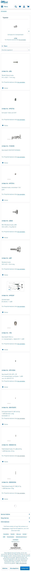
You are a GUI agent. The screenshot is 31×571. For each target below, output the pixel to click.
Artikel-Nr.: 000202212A (9, 445)
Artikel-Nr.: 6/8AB (7, 221)
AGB (4, 536)
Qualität (12, 534)
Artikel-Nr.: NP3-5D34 (8, 370)
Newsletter (6, 534)
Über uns (18, 534)
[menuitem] (4, 6)
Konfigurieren (25, 568)
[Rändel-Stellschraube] (15, 62)
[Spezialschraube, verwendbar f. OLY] (15, 174)
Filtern (5, 46)
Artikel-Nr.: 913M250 (8, 146)
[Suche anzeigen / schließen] (15, 6)
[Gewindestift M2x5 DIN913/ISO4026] (15, 137)
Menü (6, 6)
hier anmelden (22, 39)
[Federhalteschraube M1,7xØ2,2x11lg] (15, 473)
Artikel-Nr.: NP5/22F (8, 295)
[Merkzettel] (20, 6)
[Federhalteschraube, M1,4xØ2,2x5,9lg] (15, 436)
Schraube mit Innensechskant (16, 34)
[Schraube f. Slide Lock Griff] (15, 99)
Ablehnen (4, 568)
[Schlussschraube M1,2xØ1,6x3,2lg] (15, 398)
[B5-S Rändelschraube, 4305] (15, 211)
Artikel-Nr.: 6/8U (7, 71)
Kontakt (24, 534)
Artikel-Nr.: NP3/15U (8, 108)
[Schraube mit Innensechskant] (15, 27)
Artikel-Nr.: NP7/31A (8, 183)
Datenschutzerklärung (21, 536)
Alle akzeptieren (14, 568)
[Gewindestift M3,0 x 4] (15, 324)
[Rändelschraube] (15, 249)
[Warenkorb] (28, 6)
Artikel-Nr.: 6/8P (7, 258)
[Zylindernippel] (15, 286)
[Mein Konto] (24, 6)
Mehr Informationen (21, 563)
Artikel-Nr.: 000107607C (9, 407)
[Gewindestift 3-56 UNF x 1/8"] (15, 361)
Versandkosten (5, 528)
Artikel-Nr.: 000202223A (9, 482)
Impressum (15, 539)
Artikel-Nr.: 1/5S (7, 333)
